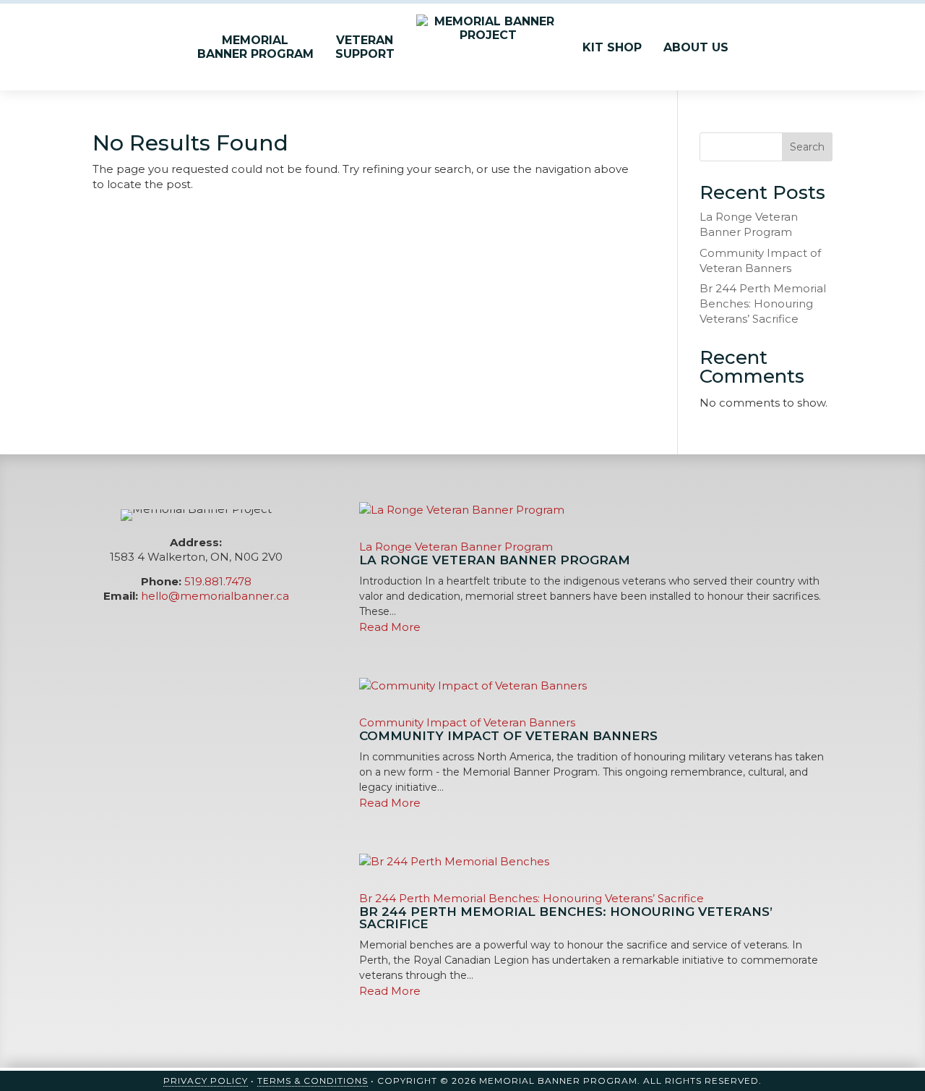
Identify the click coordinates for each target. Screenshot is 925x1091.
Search (807, 146)
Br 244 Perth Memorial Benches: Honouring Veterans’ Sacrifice (763, 303)
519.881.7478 (217, 581)
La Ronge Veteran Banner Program (456, 546)
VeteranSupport (365, 47)
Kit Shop (612, 47)
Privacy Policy (205, 1080)
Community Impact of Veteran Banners (467, 722)
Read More (390, 627)
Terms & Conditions (312, 1080)
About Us (695, 47)
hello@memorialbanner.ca (215, 596)
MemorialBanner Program (255, 47)
